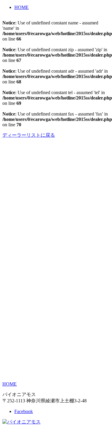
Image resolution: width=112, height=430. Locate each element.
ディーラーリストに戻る (28, 135)
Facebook (23, 411)
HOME (21, 7)
